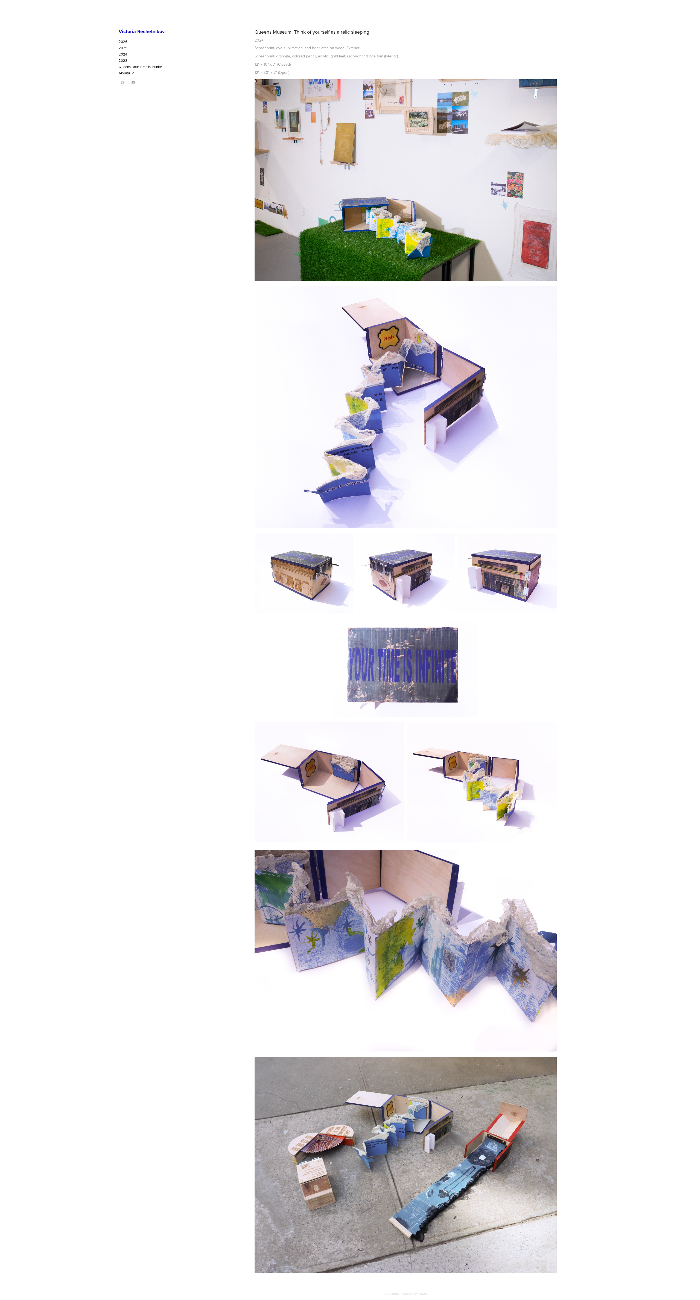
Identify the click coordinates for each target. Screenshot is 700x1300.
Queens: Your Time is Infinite (140, 66)
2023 (123, 60)
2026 (123, 41)
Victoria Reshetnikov (142, 31)
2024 (123, 54)
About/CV (126, 73)
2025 (123, 47)
